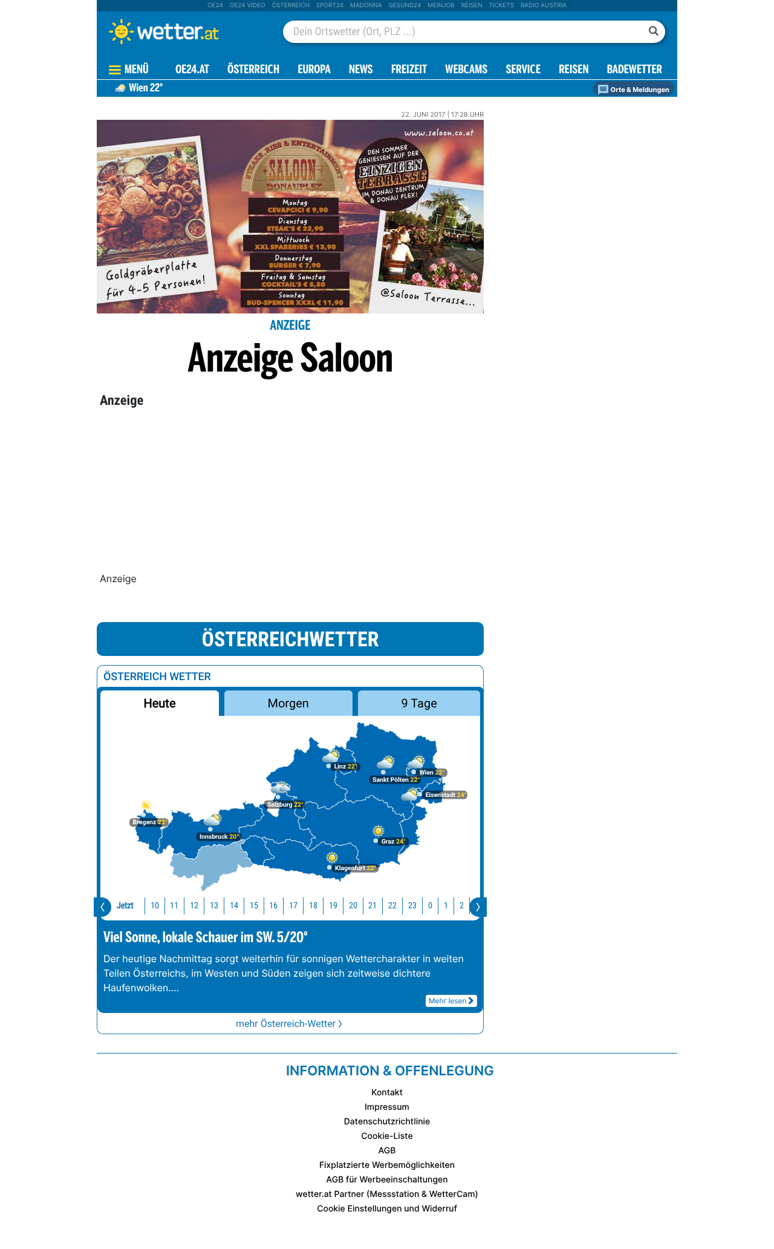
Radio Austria (544, 5)
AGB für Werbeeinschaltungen (386, 1180)
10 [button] (155, 905)
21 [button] (372, 905)
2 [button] (462, 905)
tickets (501, 5)
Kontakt (387, 1092)
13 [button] (214, 905)
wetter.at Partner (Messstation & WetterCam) (387, 1194)
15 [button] (254, 905)
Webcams (466, 70)
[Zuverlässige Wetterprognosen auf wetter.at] (184, 31)
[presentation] (102, 907)
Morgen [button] (288, 703)
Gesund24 (404, 5)
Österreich (290, 5)
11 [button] (174, 905)
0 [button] (430, 905)
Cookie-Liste (386, 1136)
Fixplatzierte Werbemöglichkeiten (387, 1165)
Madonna (366, 5)
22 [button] (392, 905)
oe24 (215, 5)
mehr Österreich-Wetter (286, 1023)
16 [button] (273, 905)
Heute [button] (159, 703)
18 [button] (313, 905)
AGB (387, 1151)
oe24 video (247, 5)
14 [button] (234, 905)
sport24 (329, 5)
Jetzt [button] (125, 905)
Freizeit (409, 70)
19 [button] (333, 905)
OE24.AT (192, 70)
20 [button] (353, 905)
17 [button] (293, 905)
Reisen (472, 5)
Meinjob (441, 5)
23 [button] (412, 905)
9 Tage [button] (419, 703)
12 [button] (194, 905)
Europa (314, 70)
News (361, 70)
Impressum (387, 1107)
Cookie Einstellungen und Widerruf (387, 1209)
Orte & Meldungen (639, 89)
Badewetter (634, 70)
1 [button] (446, 905)
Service (523, 70)
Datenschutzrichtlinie (387, 1121)
